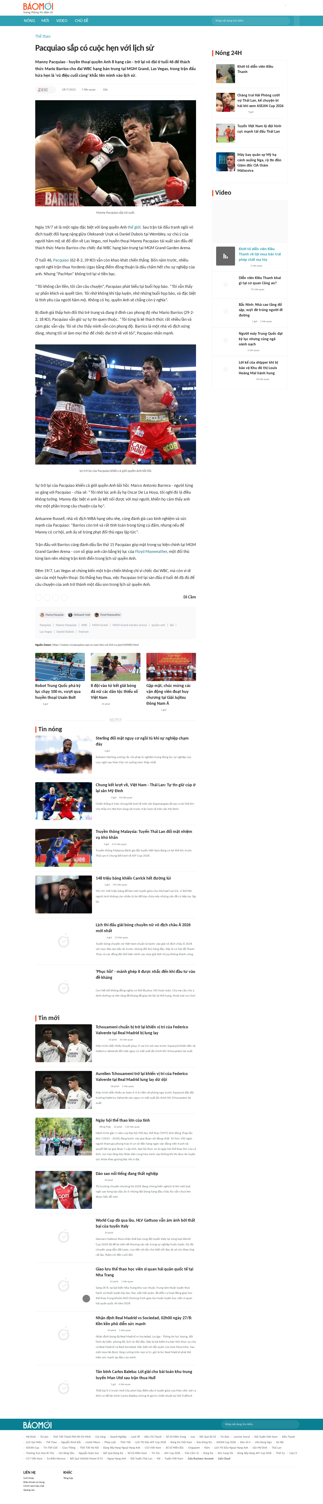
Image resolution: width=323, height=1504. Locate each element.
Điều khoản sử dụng (33, 1482)
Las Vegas (46, 631)
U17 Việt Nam (34, 1458)
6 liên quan (125, 1384)
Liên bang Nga (263, 1442)
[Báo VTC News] (243, 78)
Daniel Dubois (65, 631)
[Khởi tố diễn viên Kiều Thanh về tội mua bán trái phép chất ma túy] (225, 256)
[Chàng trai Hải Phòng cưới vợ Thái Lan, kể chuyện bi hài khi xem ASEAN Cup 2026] (225, 102)
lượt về (135, 1437)
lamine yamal (242, 1437)
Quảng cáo (29, 1490)
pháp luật (110, 1442)
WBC (84, 625)
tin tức (156, 1453)
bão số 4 (245, 1442)
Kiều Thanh (288, 1437)
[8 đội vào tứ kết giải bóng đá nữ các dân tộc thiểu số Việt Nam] (115, 667)
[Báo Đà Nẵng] (102, 1086)
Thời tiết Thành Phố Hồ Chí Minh (72, 1437)
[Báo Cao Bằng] (152, 710)
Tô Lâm (44, 1437)
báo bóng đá (204, 1442)
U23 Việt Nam (153, 1447)
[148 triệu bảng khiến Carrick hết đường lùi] (63, 894)
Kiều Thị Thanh (153, 1437)
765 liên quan (120, 885)
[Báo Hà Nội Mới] (243, 289)
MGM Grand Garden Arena (130, 625)
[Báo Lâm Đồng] (101, 1040)
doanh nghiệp (118, 1437)
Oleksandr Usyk (82, 615)
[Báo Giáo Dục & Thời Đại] (98, 844)
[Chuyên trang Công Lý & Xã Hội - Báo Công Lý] (99, 1233)
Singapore (194, 1447)
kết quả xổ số (208, 1437)
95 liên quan (257, 289)
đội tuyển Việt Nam (266, 1437)
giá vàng (100, 1437)
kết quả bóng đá (113, 1453)
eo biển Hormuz (56, 1458)
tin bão (224, 1437)
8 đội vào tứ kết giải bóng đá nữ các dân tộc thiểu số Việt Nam (114, 692)
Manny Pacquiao (55, 615)
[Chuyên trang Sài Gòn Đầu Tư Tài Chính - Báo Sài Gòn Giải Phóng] (102, 797)
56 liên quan (125, 797)
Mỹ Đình (31, 1437)
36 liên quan (262, 379)
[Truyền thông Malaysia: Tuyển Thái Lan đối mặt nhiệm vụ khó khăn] (63, 848)
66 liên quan (126, 1040)
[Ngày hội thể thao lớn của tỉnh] (63, 1137)
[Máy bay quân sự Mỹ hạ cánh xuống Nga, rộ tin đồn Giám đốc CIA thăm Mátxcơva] (225, 161)
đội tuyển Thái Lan (141, 1458)
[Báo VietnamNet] (95, 704)
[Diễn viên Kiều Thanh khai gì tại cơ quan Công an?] (225, 285)
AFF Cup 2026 (172, 1453)
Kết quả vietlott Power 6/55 (86, 1458)
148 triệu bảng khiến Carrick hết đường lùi (133, 878)
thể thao (51, 1442)
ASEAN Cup (32, 1447)
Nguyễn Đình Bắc (71, 1442)
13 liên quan (121, 937)
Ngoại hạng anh (116, 1458)
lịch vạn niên (34, 1442)
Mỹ (158, 1458)
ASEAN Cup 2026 (226, 1442)
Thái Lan (276, 1447)
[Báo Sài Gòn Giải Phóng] (243, 266)
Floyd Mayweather (151, 552)
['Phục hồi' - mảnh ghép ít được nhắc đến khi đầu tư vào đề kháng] (63, 988)
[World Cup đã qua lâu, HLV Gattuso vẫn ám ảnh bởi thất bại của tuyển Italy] (63, 1237)
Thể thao (43, 36)
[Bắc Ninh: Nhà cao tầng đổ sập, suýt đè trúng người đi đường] (225, 311)
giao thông (68, 1447)
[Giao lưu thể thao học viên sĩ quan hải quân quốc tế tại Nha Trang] (63, 1285)
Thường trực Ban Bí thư (40, 1453)
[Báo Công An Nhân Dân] (246, 379)
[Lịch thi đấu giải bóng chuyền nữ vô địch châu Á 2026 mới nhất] (63, 941)
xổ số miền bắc (175, 1447)
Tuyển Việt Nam (174, 1458)
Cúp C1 (293, 1453)
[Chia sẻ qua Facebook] (38, 597)
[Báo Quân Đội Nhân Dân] (101, 1281)
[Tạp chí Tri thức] (43, 89)
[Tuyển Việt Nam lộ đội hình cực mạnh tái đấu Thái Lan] (225, 133)
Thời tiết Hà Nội (89, 1447)
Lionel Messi (93, 1442)
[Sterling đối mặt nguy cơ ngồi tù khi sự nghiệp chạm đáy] (63, 754)
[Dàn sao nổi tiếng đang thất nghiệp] (63, 1190)
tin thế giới (51, 1447)
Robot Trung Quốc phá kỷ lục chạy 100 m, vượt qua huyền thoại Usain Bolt (58, 692)
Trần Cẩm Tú (192, 1453)
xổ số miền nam (137, 1453)
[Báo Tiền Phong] (100, 1330)
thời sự (280, 1453)
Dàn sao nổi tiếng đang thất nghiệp (127, 1174)
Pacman (84, 631)
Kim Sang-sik (225, 1453)
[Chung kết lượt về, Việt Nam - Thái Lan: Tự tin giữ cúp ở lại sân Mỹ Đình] (63, 801)
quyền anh (158, 625)
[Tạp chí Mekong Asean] (37, 704)
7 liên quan (89, 89)
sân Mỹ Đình (260, 1447)
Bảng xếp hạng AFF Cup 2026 (254, 1453)
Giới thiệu (28, 1478)
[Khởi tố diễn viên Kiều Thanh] (225, 73)
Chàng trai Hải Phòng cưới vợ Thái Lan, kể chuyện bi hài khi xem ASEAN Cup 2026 (260, 101)
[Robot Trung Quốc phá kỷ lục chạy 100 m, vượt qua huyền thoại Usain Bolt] (60, 667)
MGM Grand (100, 625)
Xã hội (280, 1442)
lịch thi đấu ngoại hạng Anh (231, 1447)
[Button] (297, 21)
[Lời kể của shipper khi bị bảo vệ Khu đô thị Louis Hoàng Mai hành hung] (225, 369)
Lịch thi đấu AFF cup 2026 (150, 1442)
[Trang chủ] (38, 7)
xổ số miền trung (176, 1437)
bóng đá (208, 1453)
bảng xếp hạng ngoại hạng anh (121, 1447)
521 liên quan (119, 844)
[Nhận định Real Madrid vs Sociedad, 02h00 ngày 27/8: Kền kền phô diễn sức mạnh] (63, 1334)
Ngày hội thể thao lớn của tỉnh (123, 1120)
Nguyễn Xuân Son (89, 1453)
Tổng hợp (68, 1478)
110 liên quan (132, 1127)
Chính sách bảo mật (33, 1486)
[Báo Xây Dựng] (244, 321)
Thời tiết (125, 1442)
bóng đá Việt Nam (181, 1442)
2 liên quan (256, 266)
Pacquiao (61, 260)
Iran (193, 1437)
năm (207, 1447)
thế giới (134, 227)
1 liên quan (128, 1086)
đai (172, 625)
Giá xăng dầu (66, 1453)
